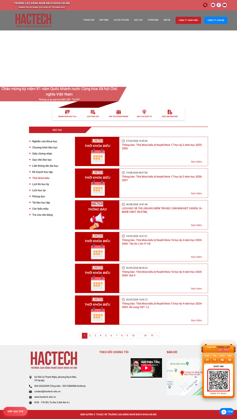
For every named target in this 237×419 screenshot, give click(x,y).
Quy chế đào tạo (42, 159)
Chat (230, 411)
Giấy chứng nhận (42, 153)
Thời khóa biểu (40, 178)
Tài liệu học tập (41, 202)
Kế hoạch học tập (42, 171)
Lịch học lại (39, 190)
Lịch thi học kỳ (40, 184)
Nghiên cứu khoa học (44, 141)
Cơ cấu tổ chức (121, 20)
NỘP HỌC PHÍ (15, 411)
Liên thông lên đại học (45, 165)
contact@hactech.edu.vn (47, 391)
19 (152, 335)
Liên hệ (166, 20)
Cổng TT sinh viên (188, 20)
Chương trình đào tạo (44, 147)
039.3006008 (69, 386)
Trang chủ (89, 20)
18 (145, 335)
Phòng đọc (38, 196)
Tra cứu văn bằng (42, 214)
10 (133, 335)
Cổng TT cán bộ (215, 20)
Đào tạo (138, 20)
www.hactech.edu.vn (45, 397)
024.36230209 (41, 386)
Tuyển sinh (153, 20)
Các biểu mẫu (40, 208)
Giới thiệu (104, 20)
